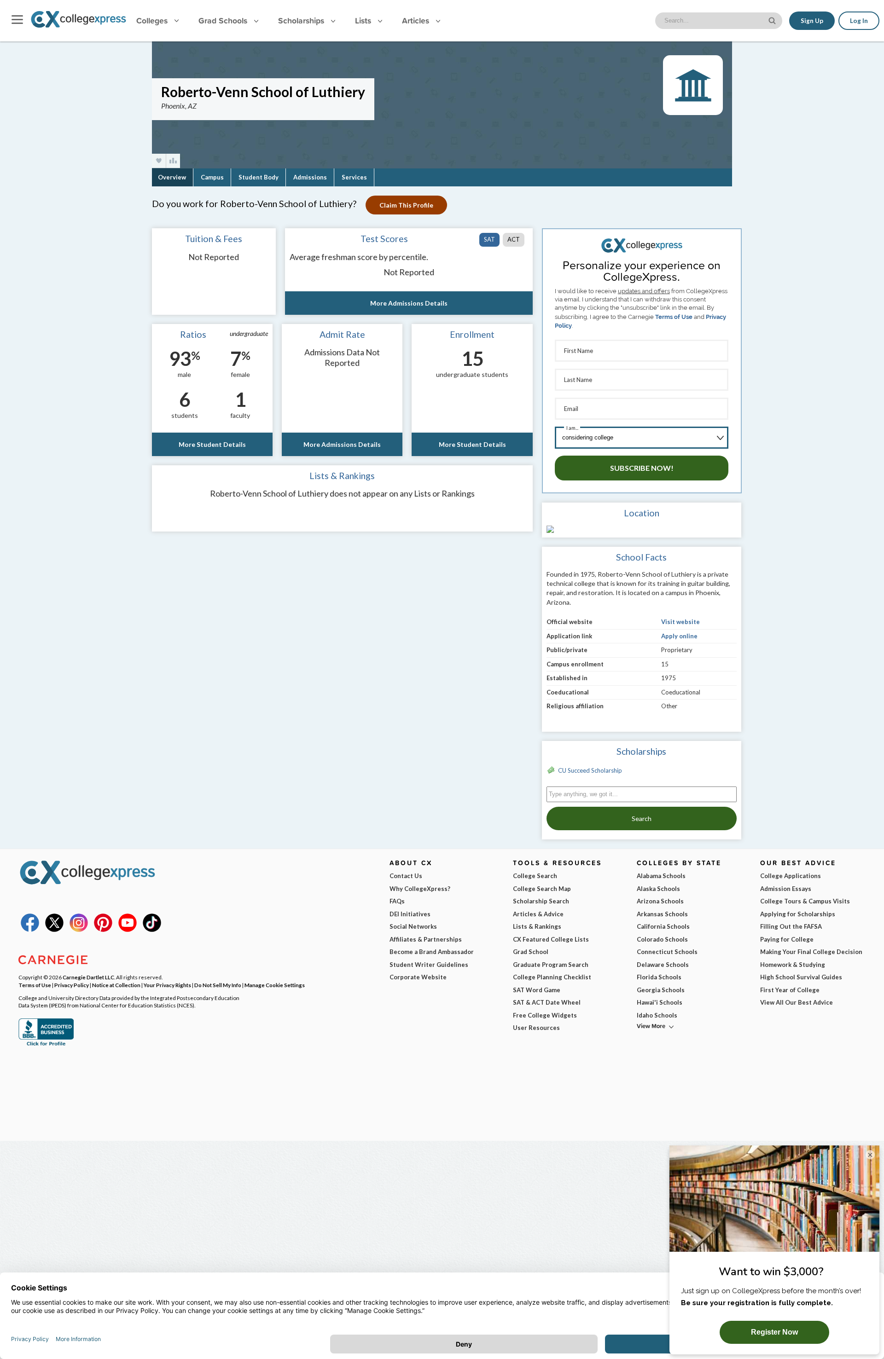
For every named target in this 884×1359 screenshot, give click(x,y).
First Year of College (790, 990)
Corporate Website (418, 977)
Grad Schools (224, 20)
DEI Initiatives (410, 914)
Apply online (679, 636)
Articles (416, 20)
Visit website (680, 621)
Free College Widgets (545, 1015)
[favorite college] (159, 161)
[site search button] (773, 20)
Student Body (258, 177)
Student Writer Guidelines (429, 964)
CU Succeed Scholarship (590, 770)
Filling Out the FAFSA (791, 926)
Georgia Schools (661, 990)
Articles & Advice (538, 914)
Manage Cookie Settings (274, 985)
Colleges (152, 20)
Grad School (530, 951)
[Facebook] (29, 930)
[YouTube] (127, 930)
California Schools (663, 926)
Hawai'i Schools (659, 1002)
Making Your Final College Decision (811, 951)
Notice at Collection (116, 985)
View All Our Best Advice (796, 1002)
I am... (572, 428)
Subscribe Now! (642, 467)
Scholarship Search (541, 901)
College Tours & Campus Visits (805, 901)
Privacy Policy (71, 985)
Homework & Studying (792, 964)
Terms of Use (673, 316)
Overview (172, 177)
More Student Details (212, 444)
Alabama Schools (661, 875)
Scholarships (302, 20)
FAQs (397, 901)
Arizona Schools (660, 901)
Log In (859, 20)
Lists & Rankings (537, 926)
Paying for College (787, 939)
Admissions (310, 177)
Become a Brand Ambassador (432, 951)
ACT (513, 239)
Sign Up (812, 20)
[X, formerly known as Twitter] (54, 930)
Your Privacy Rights (167, 985)
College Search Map (542, 888)
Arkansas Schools (662, 914)
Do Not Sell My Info (217, 985)
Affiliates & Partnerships (426, 939)
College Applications (790, 875)
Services (354, 177)
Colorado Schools (662, 939)
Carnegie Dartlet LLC (88, 977)
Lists (364, 20)
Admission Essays (785, 888)
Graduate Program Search (550, 964)
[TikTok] (151, 930)
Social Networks (413, 926)
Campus (212, 177)
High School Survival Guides (801, 977)
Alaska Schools (658, 888)
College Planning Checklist (552, 977)
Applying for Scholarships (797, 914)
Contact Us (406, 875)
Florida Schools (659, 977)
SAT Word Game (536, 990)
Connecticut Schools (667, 951)
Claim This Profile (406, 205)
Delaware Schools (663, 964)
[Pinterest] (103, 930)
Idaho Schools (657, 1015)
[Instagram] (78, 930)
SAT (489, 239)
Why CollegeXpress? (420, 888)
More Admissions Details (409, 303)
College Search (535, 875)
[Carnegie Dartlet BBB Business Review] (46, 1044)
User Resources (536, 1027)
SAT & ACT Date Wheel (547, 1002)
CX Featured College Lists (551, 939)
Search (641, 818)
